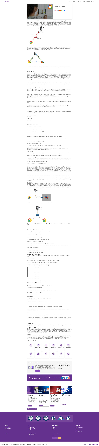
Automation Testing (32, 428)
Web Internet (88, 1)
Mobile (84, 1)
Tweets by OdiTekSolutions (79, 427)
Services (74, 1)
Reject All (90, 444)
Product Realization (8, 428)
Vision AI (70, 1)
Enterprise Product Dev (32, 434)
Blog (53, 428)
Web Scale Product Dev (32, 433)
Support (6, 433)
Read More (37, 370)
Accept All (95, 444)
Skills (78, 1)
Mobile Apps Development (32, 429)
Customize (84, 444)
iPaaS (80, 1)
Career (53, 429)
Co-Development (7, 427)
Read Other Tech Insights (32, 408)
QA (91, 1)
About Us (53, 427)
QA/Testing (7, 429)
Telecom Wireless (31, 427)
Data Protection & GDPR (55, 433)
